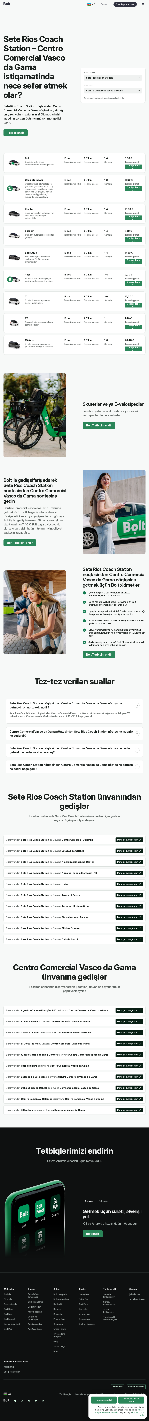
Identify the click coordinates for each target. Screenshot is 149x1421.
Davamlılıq (58, 1314)
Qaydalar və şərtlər (84, 1394)
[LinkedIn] (36, 1400)
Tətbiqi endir (15, 133)
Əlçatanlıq (58, 1324)
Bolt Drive (8, 1309)
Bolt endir (92, 1234)
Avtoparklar (84, 1314)
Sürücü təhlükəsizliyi (109, 1303)
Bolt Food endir (136, 1386)
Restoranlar (84, 1319)
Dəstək (104, 4)
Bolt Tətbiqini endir (99, 425)
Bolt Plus (8, 1329)
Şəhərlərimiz (134, 1294)
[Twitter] (22, 1400)
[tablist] (97, 1201)
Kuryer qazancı (35, 1311)
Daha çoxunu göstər (127, 839)
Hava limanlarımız (137, 1299)
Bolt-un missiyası (61, 1299)
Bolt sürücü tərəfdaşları (33, 1295)
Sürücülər (83, 1299)
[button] (137, 705)
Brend (56, 1351)
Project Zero (59, 1319)
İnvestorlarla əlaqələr (59, 1335)
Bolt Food (8, 1314)
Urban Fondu (60, 1329)
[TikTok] (43, 1400)
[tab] (89, 1201)
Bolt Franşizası (35, 1329)
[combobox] (113, 78)
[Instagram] (29, 1400)
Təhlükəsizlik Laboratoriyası (110, 1318)
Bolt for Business (87, 1324)
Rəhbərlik (58, 1304)
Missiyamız (9, 1367)
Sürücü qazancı (35, 1302)
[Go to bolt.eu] (6, 4)
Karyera (57, 1309)
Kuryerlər (83, 1309)
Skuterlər (8, 1299)
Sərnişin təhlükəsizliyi (109, 1295)
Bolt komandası (35, 1324)
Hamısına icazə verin (131, 1400)
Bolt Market (9, 1319)
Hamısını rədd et (104, 1400)
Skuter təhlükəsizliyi (109, 1310)
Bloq (56, 1341)
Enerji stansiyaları (12, 1371)
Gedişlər (7, 1294)
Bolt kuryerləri (34, 1307)
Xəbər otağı (59, 1346)
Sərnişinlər (84, 1294)
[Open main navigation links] (143, 4)
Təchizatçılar (65, 1394)
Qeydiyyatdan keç (125, 4)
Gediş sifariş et (133, 167)
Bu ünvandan (89, 72)
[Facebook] (15, 1400)
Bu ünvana (88, 85)
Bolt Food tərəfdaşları (33, 1318)
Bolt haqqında (60, 1294)
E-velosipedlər (11, 1304)
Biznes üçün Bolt (12, 1324)
